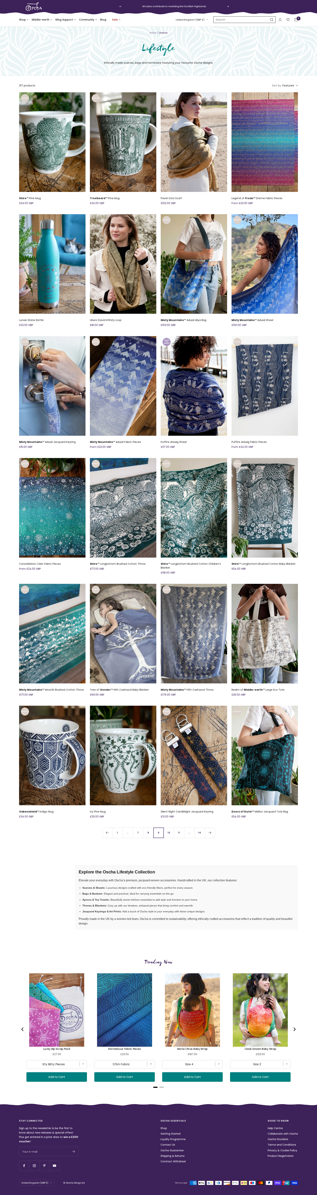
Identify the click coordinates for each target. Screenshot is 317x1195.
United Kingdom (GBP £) (190, 19)
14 (199, 832)
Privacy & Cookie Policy (282, 1150)
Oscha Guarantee (172, 1150)
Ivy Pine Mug (98, 811)
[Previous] (107, 833)
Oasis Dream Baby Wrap (260, 1049)
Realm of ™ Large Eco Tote (258, 690)
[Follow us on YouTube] (54, 1166)
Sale (115, 19)
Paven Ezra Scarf (171, 198)
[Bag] (296, 19)
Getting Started (171, 1134)
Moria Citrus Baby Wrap (192, 1049)
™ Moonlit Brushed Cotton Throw (51, 690)
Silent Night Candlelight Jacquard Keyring (187, 811)
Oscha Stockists (278, 1139)
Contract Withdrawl (173, 1161)
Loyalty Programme (173, 1139)
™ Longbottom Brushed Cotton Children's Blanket (191, 566)
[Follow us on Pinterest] (44, 1166)
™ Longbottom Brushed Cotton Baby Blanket (264, 564)
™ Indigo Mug (36, 811)
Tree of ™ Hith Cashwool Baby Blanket (119, 690)
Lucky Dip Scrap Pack (56, 1049)
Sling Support (64, 19)
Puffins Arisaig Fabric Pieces (249, 442)
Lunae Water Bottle (31, 320)
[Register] (73, 1151)
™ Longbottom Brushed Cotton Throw (117, 564)
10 (168, 832)
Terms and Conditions (282, 1145)
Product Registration (281, 1156)
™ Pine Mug (30, 198)
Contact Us (168, 1145)
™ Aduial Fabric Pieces (115, 442)
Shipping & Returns (173, 1156)
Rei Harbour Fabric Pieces (124, 1049)
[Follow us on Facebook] (24, 1166)
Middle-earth (40, 19)
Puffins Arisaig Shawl (174, 442)
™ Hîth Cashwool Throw (187, 690)
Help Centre (275, 1128)
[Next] (210, 833)
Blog (103, 19)
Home (153, 32)
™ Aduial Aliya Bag (183, 320)
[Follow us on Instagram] (34, 1166)
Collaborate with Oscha (283, 1134)
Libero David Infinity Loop (105, 320)
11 (179, 832)
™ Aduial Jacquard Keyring (47, 442)
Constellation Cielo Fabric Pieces (40, 564)
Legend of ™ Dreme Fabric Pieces (257, 198)
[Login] (280, 19)
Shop (22, 19)
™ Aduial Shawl (252, 320)
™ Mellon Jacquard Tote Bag (260, 811)
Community (86, 19)
